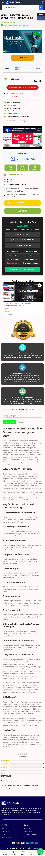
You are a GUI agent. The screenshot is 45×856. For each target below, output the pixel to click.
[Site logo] (13, 2)
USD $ (40, 18)
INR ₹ (40, 14)
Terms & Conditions (30, 834)
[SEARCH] (41, 7)
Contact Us (5, 831)
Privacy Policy (28, 828)
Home (2, 11)
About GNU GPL (6, 837)
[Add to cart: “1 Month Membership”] (40, 285)
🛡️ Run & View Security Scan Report (22, 87)
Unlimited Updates (23, 245)
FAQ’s (3, 834)
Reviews (21, 422)
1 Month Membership (12, 306)
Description (9, 422)
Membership (8, 309)
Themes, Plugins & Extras (23, 240)
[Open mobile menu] (3, 2)
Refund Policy (28, 831)
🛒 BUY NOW (22, 57)
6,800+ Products (23, 234)
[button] (22, 203)
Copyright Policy (29, 837)
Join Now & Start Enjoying (22, 270)
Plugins (8, 11)
